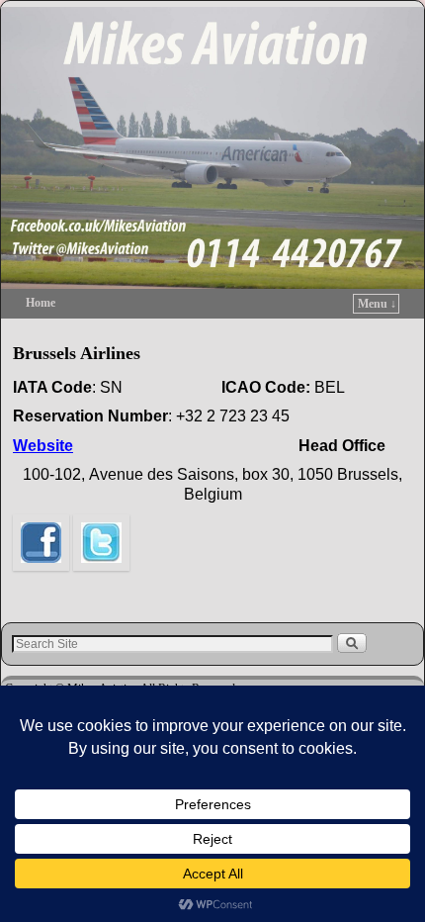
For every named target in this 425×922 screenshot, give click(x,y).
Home (40, 303)
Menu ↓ (377, 304)
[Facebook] (41, 581)
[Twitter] (101, 581)
